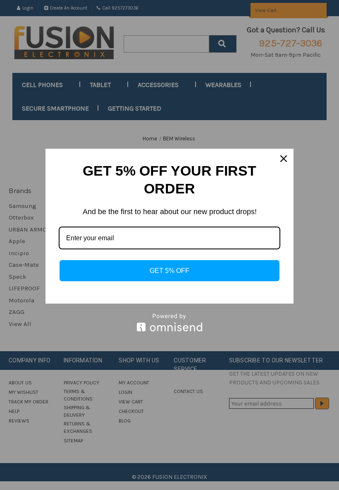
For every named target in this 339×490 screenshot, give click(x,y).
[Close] (284, 159)
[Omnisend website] (169, 322)
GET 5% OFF (169, 270)
